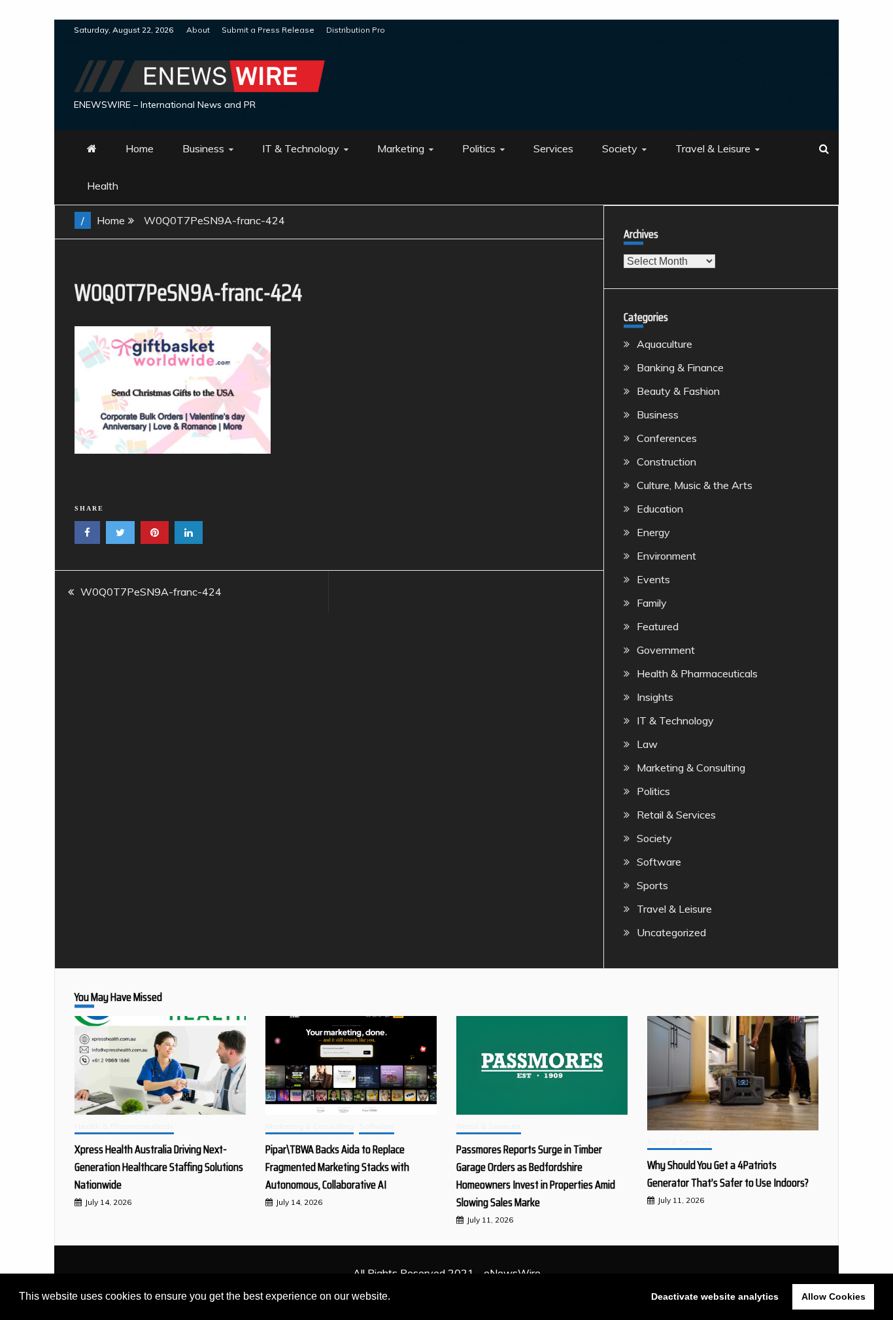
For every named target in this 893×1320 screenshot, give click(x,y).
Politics (479, 148)
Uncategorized (671, 932)
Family (652, 602)
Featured (658, 626)
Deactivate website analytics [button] (715, 1296)
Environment (666, 555)
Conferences (667, 438)
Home (140, 148)
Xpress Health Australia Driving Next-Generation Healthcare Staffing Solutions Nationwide (159, 1167)
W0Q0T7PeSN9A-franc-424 (151, 591)
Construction (666, 461)
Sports (652, 885)
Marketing (400, 148)
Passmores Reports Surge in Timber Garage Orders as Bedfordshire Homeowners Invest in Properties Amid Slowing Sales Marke (535, 1175)
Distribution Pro (355, 30)
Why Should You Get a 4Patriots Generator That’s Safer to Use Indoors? (728, 1174)
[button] (395, 1298)
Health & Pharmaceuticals (697, 673)
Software (659, 861)
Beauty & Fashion (678, 391)
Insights (655, 696)
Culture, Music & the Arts (694, 485)
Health (102, 185)
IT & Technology (300, 148)
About (198, 30)
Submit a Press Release (268, 30)
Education (660, 508)
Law (647, 744)
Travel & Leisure (712, 148)
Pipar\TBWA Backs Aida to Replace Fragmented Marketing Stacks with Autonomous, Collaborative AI (337, 1167)
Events (653, 579)
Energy (653, 532)
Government (666, 649)
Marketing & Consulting (691, 767)
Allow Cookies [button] (833, 1296)
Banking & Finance (680, 367)
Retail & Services (676, 814)
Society (619, 148)
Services (553, 148)
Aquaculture (664, 343)
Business (203, 148)
